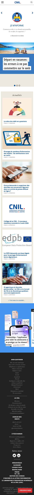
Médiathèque (17, 463)
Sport (17, 389)
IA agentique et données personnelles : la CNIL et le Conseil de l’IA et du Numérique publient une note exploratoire (16, 290)
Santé (17, 373)
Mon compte (10, 493)
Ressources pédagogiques (17, 437)
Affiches (17, 439)
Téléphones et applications (17, 367)
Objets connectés (17, 369)
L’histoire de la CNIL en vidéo (17, 407)
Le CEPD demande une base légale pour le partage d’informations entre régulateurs (16, 255)
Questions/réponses (17, 429)
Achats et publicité (17, 383)
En (19, 474)
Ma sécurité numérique (17, 362)
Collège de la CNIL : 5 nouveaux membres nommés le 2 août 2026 (16, 222)
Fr (15, 474)
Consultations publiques (17, 413)
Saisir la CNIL (17, 426)
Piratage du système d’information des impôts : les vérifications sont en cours (17, 153)
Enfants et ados (17, 371)
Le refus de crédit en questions (15, 121)
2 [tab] (17, 85)
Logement (17, 377)
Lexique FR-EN (17, 467)
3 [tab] (19, 85)
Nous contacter (22, 493)
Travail (17, 379)
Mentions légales (8, 488)
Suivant (32, 13)
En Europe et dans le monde (17, 405)
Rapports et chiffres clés (17, 441)
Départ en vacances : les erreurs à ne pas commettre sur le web (17, 63)
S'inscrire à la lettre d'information (17, 478)
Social (17, 375)
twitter (14, 455)
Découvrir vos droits (18, 36)
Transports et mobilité (17, 391)
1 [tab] (14, 85)
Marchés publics (17, 411)
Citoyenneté (17, 387)
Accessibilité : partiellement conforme (16, 489)
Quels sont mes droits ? (17, 423)
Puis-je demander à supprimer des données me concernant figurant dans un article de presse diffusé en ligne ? (16, 188)
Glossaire (17, 465)
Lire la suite (17, 328)
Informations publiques (11, 491)
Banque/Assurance (17, 385)
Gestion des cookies (17, 476)
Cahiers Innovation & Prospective (17, 444)
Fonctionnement (17, 403)
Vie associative (17, 393)
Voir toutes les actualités (17, 300)
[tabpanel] (17, 58)
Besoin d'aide (25, 490)
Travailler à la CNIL (17, 409)
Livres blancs (17, 447)
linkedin (18, 455)
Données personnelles (23, 488)
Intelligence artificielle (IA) (17, 381)
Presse (17, 472)
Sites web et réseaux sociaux (17, 364)
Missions (17, 401)
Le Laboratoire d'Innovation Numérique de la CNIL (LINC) (17, 481)
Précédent (2, 13)
